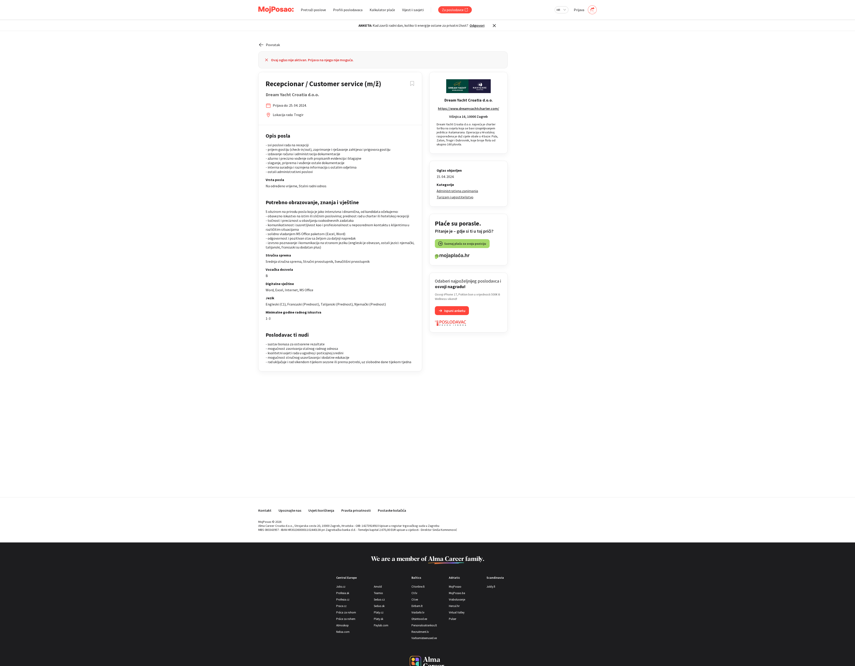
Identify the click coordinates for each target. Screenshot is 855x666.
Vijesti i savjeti (413, 10)
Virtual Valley (456, 612)
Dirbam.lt (417, 606)
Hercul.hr (454, 606)
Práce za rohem (345, 619)
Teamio (378, 593)
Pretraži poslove (313, 10)
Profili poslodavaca (347, 10)
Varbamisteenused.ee (424, 638)
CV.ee (414, 599)
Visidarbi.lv (417, 612)
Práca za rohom (346, 612)
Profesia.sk (342, 593)
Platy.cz (378, 612)
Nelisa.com (343, 632)
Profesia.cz (342, 599)
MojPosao (455, 587)
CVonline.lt (418, 587)
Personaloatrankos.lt (424, 625)
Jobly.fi (491, 587)
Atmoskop (342, 625)
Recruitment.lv (420, 632)
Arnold (378, 587)
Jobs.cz (340, 587)
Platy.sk (378, 619)
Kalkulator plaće (382, 10)
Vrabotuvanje (457, 599)
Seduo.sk (379, 606)
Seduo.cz (379, 599)
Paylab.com (381, 625)
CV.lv (414, 593)
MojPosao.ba (457, 593)
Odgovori (477, 25)
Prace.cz (341, 606)
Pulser (452, 619)
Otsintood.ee (419, 619)
